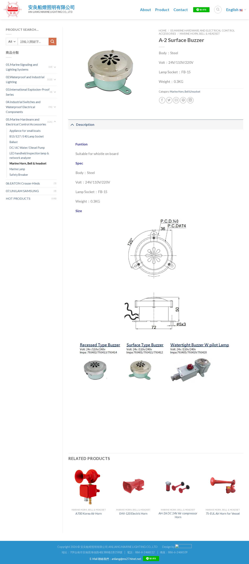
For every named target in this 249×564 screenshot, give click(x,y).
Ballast (14, 142)
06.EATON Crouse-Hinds (23, 183)
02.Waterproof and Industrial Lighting (25, 79)
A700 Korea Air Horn (88, 513)
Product (162, 9)
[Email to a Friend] (176, 100)
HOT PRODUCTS (18, 198)
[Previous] (68, 496)
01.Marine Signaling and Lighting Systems (22, 67)
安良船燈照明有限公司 (51, 7)
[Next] (243, 496)
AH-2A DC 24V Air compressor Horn (178, 515)
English (232, 9)
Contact (181, 9)
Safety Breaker (19, 174)
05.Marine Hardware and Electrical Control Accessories (26, 121)
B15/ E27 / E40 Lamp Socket (27, 136)
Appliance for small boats (25, 130)
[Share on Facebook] (162, 100)
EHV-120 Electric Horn (133, 513)
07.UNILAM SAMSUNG (22, 191)
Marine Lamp (17, 169)
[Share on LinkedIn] (190, 100)
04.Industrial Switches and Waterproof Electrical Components (23, 107)
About (145, 9)
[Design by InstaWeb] (183, 546)
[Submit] (52, 41)
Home (163, 30)
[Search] (218, 9)
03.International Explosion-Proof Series (28, 91)
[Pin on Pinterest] (183, 100)
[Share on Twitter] (169, 100)
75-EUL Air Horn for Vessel (223, 513)
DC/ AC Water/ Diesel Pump (27, 147)
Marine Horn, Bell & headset (28, 163)
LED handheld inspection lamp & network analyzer (29, 155)
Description (85, 124)
